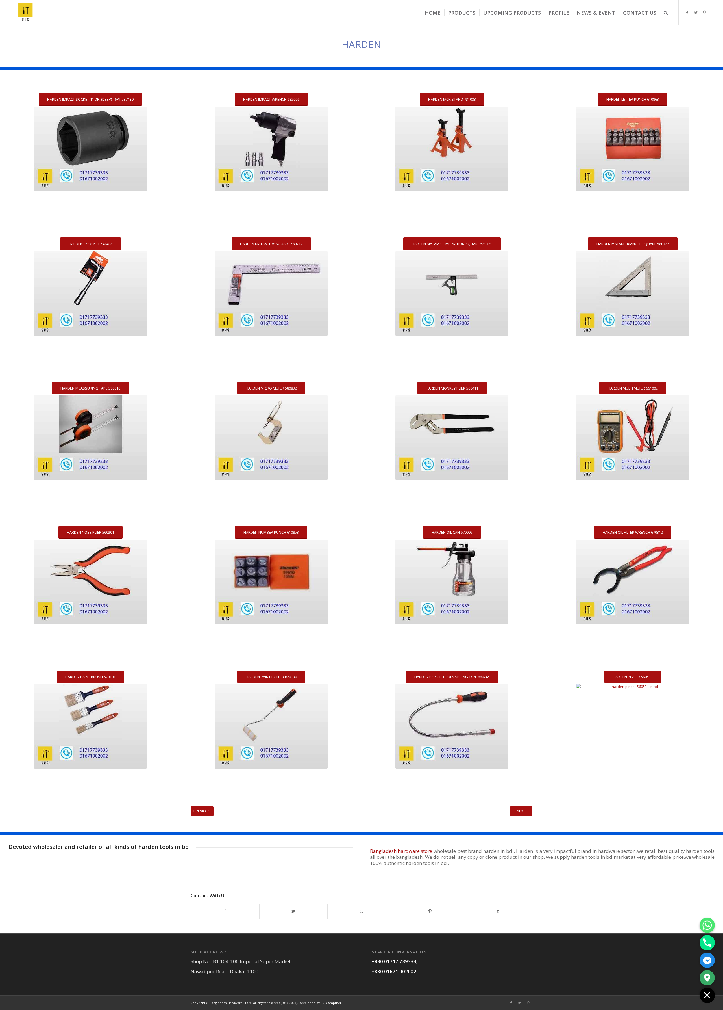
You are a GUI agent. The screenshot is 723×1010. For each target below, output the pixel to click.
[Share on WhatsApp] (362, 911)
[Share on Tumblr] (498, 911)
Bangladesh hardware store (401, 851)
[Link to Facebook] (687, 12)
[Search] (665, 12)
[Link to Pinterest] (704, 12)
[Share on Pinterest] (430, 911)
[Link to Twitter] (696, 12)
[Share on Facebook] (225, 911)
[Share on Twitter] (294, 911)
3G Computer (331, 1003)
